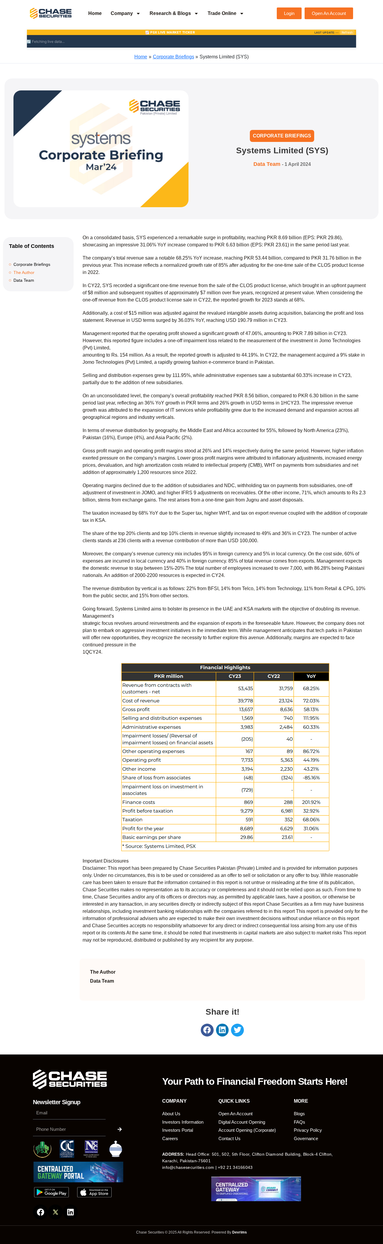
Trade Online (222, 13)
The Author (23, 272)
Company (122, 13)
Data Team (23, 280)
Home (95, 13)
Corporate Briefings (282, 135)
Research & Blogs (170, 13)
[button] (207, 1030)
